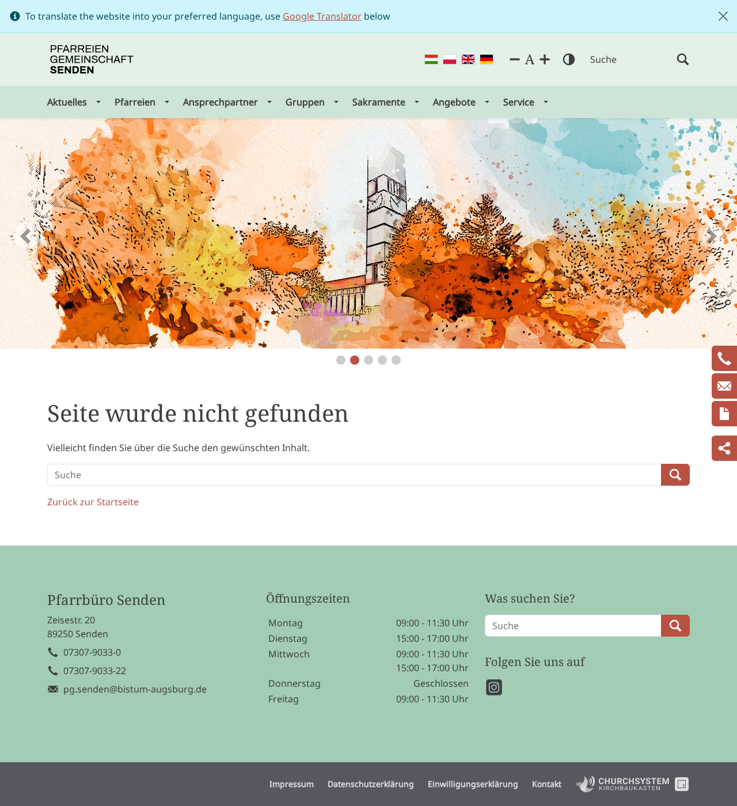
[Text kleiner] (514, 59)
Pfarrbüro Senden (106, 600)
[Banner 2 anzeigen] (354, 360)
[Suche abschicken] (683, 59)
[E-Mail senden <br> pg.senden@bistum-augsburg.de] (724, 386)
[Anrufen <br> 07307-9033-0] (724, 358)
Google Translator (322, 16)
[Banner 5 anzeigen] (396, 360)
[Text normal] (529, 59)
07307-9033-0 (92, 652)
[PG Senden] (91, 59)
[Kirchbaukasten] (622, 784)
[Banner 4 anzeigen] (382, 360)
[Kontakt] (724, 413)
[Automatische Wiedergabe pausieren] (717, 137)
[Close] (723, 16)
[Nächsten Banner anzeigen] (710, 235)
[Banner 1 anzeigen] (340, 360)
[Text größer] (544, 59)
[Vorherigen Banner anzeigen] (26, 235)
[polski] (450, 59)
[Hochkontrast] (568, 59)
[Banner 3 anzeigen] (368, 360)
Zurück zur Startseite (93, 501)
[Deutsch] (486, 59)
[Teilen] (724, 448)
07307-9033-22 (94, 670)
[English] (468, 59)
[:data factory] (682, 784)
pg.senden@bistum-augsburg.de (135, 689)
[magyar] (431, 59)
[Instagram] (494, 687)
